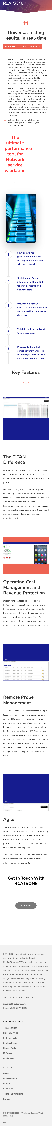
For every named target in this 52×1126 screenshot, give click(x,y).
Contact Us (8, 1089)
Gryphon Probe (10, 1043)
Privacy (6, 1099)
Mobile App (8, 1058)
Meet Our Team (10, 1078)
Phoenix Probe (9, 1048)
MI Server (7, 1053)
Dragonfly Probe (10, 1033)
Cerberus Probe (10, 1038)
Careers (6, 1083)
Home (6, 1073)
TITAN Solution (10, 1028)
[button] (47, 3)
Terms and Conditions (13, 1094)
